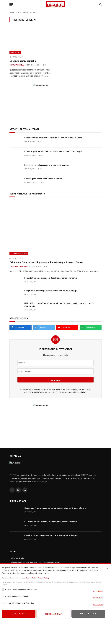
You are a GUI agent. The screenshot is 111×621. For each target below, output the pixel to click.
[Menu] (11, 4)
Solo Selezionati (53, 614)
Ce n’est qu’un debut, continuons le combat (43, 179)
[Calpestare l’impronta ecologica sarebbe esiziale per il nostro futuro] (55, 227)
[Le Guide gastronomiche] (31, 41)
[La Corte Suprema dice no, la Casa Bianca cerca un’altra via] (15, 281)
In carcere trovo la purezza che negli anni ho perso (47, 165)
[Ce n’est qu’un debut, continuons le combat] (15, 181)
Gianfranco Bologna (19, 266)
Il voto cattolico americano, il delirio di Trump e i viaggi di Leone (53, 138)
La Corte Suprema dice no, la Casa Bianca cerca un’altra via (50, 278)
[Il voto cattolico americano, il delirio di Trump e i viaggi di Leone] (15, 140)
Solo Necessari (88, 614)
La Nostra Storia (16, 558)
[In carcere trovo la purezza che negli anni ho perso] (15, 168)
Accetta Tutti (18, 614)
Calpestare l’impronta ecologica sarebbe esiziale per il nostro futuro (46, 262)
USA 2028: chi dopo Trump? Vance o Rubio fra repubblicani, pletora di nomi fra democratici (59, 304)
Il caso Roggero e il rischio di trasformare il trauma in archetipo (53, 151)
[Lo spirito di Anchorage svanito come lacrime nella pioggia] (15, 293)
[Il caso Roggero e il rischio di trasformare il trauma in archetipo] (15, 154)
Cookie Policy (31, 578)
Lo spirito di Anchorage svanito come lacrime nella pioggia (50, 291)
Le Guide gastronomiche (22, 61)
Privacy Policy (80, 392)
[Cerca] (100, 4)
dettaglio (98, 591)
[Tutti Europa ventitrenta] (55, 4)
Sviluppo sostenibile (19, 253)
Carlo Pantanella (17, 65)
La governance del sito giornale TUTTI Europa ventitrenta (34, 563)
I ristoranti (15, 52)
